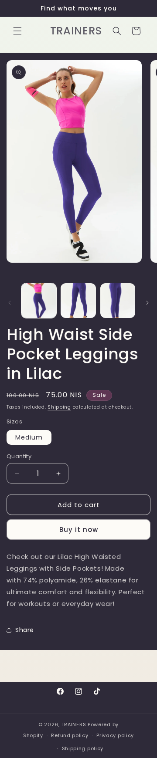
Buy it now (78, 529)
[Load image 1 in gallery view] (38, 300)
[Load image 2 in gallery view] (78, 300)
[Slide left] (9, 302)
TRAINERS (73, 724)
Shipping (59, 407)
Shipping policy (83, 748)
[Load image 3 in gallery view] (117, 300)
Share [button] (24, 630)
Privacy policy (115, 735)
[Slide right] (147, 302)
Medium (29, 437)
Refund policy (69, 735)
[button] (17, 31)
